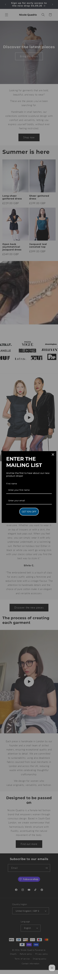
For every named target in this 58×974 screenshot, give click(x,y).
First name (11, 483)
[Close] (53, 454)
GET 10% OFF (29, 511)
